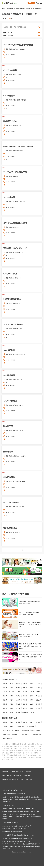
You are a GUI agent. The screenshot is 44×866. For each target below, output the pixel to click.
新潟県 (19, 692)
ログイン (31, 3)
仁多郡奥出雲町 (20, 726)
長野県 (12, 696)
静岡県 (25, 696)
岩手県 (18, 683)
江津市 (5, 726)
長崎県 (38, 708)
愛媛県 (12, 708)
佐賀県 (32, 708)
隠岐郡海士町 (16, 734)
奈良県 (32, 700)
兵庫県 (25, 700)
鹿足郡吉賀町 (6, 734)
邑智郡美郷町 (16, 730)
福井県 (39, 692)
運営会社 (28, 771)
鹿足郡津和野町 (36, 730)
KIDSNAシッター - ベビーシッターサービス (14, 828)
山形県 (38, 683)
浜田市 (12, 722)
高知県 (18, 708)
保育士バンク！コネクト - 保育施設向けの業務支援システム (18, 809)
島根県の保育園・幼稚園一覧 (24, 8)
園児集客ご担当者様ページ (10, 779)
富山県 (25, 692)
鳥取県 (5, 704)
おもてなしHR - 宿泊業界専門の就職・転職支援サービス (17, 838)
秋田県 (32, 683)
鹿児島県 (25, 712)
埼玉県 (32, 687)
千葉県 (38, 687)
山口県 (32, 704)
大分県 (12, 712)
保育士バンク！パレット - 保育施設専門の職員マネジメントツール (20, 811)
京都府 (12, 700)
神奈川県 (11, 692)
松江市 (5, 722)
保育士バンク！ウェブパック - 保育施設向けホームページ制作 (19, 814)
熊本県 (5, 712)
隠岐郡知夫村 (37, 734)
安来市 (38, 722)
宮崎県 (18, 712)
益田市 (25, 722)
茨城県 (12, 687)
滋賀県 (5, 700)
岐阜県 (18, 696)
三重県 (38, 696)
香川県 (5, 708)
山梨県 (5, 696)
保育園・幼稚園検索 (7, 8)
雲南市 (12, 726)
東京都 (5, 692)
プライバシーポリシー (16, 771)
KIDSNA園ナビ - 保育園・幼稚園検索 (12, 831)
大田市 (32, 722)
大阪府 (18, 700)
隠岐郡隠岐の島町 (7, 738)
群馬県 (25, 687)
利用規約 (5, 771)
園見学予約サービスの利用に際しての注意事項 (16, 775)
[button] (37, 3)
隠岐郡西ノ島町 (26, 734)
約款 (22, 779)
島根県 (12, 704)
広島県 (25, 704)
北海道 (5, 683)
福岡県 (25, 708)
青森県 (12, 683)
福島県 (5, 687)
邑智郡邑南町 (26, 730)
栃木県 (18, 687)
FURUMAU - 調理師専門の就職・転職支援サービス (16, 841)
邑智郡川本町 (6, 730)
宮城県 (25, 683)
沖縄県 (32, 712)
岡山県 (18, 704)
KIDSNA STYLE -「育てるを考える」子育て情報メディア (17, 826)
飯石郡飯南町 (31, 726)
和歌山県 (38, 700)
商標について (30, 779)
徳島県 (38, 704)
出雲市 (18, 722)
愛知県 (32, 696)
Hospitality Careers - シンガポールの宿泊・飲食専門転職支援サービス (21, 844)
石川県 (32, 692)
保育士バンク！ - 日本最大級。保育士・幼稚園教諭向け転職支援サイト (22, 797)
